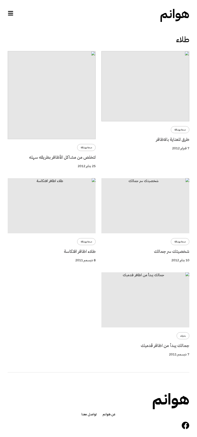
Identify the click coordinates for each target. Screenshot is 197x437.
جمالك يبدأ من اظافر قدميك (165, 345)
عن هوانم (109, 414)
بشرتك (183, 336)
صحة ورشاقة (180, 129)
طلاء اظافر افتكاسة (80, 251)
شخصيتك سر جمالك (171, 251)
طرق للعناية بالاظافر (172, 139)
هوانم (174, 14)
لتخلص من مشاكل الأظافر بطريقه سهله (62, 157)
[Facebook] (185, 425)
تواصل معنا (89, 414)
